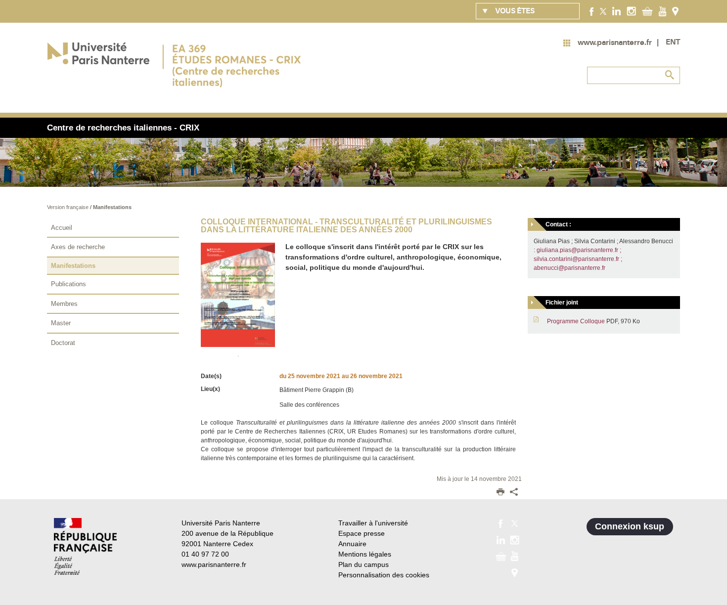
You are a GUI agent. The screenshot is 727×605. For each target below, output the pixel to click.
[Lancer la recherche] (670, 75)
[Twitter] (603, 10)
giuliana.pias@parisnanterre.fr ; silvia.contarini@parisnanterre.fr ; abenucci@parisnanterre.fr (578, 259)
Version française (68, 207)
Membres (64, 303)
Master (61, 323)
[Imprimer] (500, 492)
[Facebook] (592, 10)
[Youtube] (662, 10)
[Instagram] (631, 10)
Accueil (61, 227)
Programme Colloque (576, 321)
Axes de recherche (78, 247)
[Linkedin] (616, 10)
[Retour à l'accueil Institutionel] (85, 546)
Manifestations (112, 207)
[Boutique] (647, 10)
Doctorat (63, 342)
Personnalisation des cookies (383, 575)
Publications (68, 284)
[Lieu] (675, 10)
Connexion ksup (629, 526)
